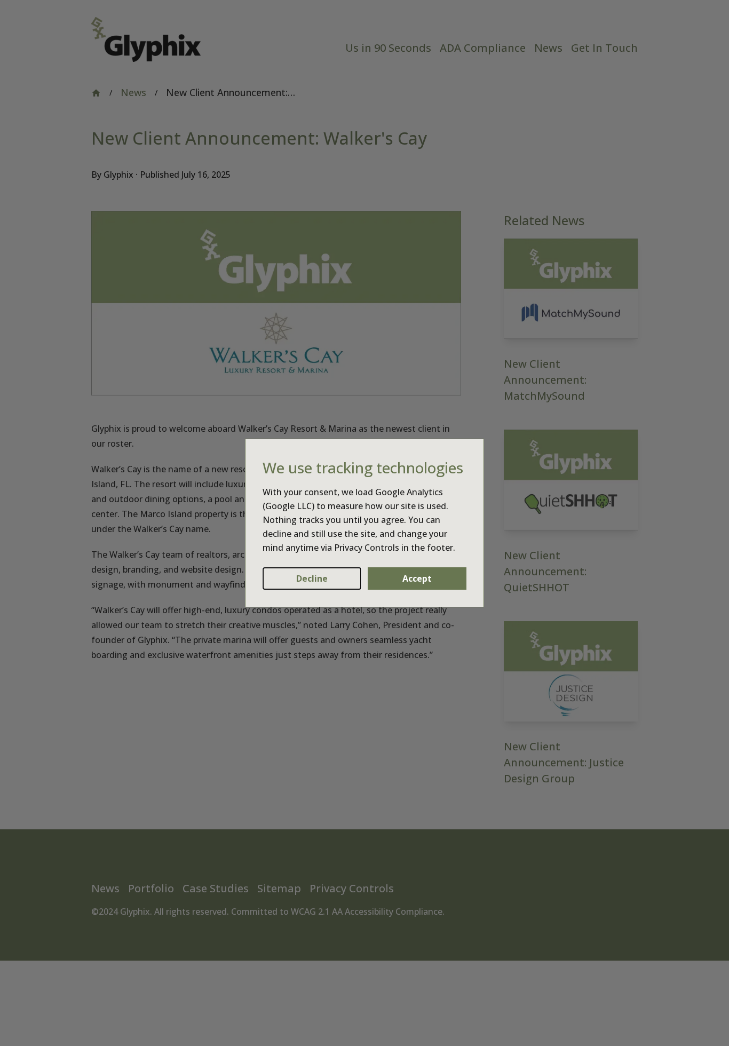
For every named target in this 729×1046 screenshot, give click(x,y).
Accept (417, 578)
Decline (312, 578)
